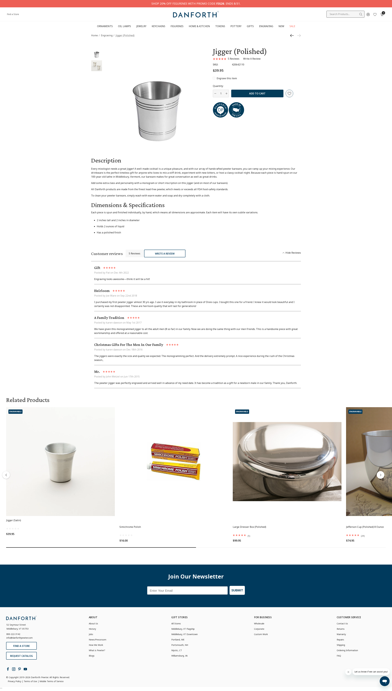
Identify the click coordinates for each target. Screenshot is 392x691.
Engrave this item (227, 78)
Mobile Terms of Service (52, 681)
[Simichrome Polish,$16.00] (173, 461)
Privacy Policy (14, 681)
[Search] (361, 14)
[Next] (298, 35)
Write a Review (165, 253)
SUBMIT (237, 590)
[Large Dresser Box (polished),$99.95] (287, 461)
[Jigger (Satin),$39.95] (60, 461)
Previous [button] (6, 475)
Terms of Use (30, 681)
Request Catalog (21, 656)
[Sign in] (367, 14)
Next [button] (380, 475)
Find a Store (13, 14)
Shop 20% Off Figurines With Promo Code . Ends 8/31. (196, 3)
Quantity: (218, 86)
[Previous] (292, 35)
